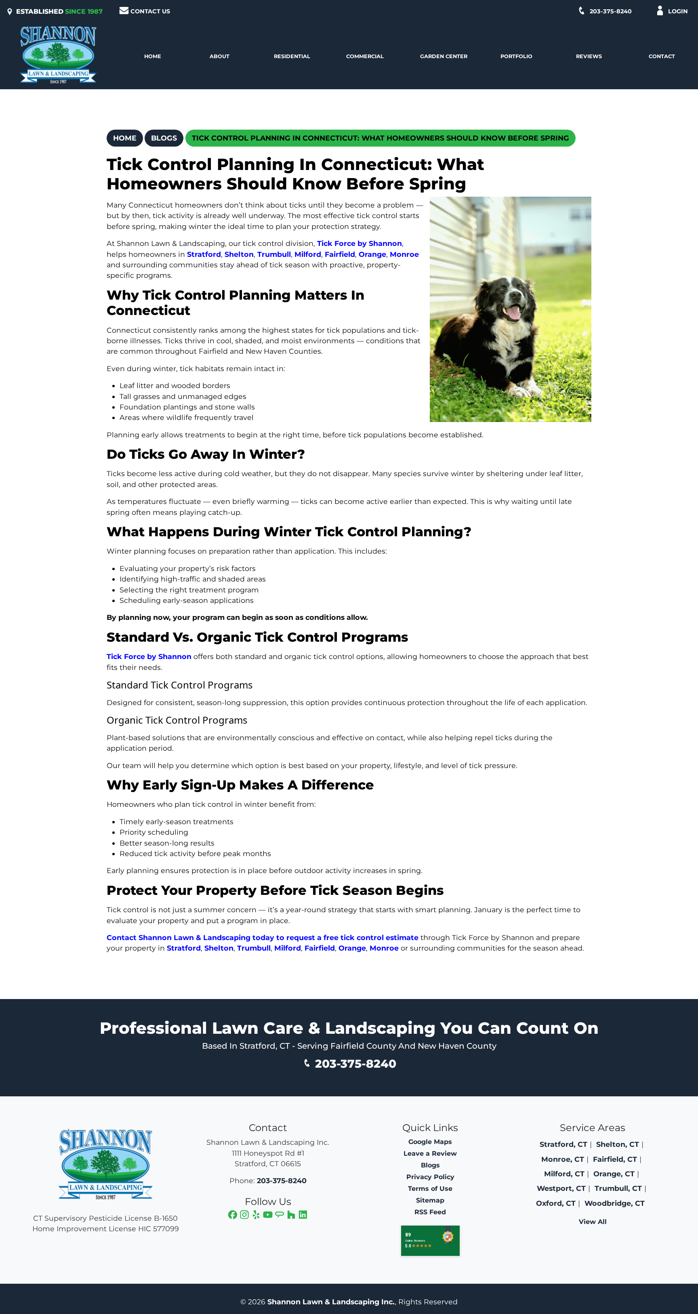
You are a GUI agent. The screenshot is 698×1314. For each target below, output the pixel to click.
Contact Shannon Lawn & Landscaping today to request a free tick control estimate (262, 937)
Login (678, 11)
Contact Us (150, 11)
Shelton (239, 254)
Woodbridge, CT (614, 1203)
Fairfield (340, 254)
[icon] (234, 1216)
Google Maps (430, 1142)
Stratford (204, 254)
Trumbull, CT (618, 1188)
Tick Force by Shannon (359, 243)
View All (593, 1222)
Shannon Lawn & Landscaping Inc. (331, 1301)
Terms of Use (430, 1188)
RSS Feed (430, 1212)
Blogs (164, 138)
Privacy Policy (430, 1177)
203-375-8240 (611, 11)
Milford (307, 254)
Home (125, 138)
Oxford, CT (556, 1203)
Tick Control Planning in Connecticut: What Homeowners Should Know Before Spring (380, 138)
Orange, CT (614, 1173)
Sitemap (430, 1200)
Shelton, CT (617, 1144)
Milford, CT (564, 1173)
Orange (372, 254)
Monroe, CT (562, 1159)
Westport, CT (561, 1188)
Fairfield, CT (615, 1159)
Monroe (404, 254)
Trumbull (274, 254)
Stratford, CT (563, 1144)
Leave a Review (430, 1153)
